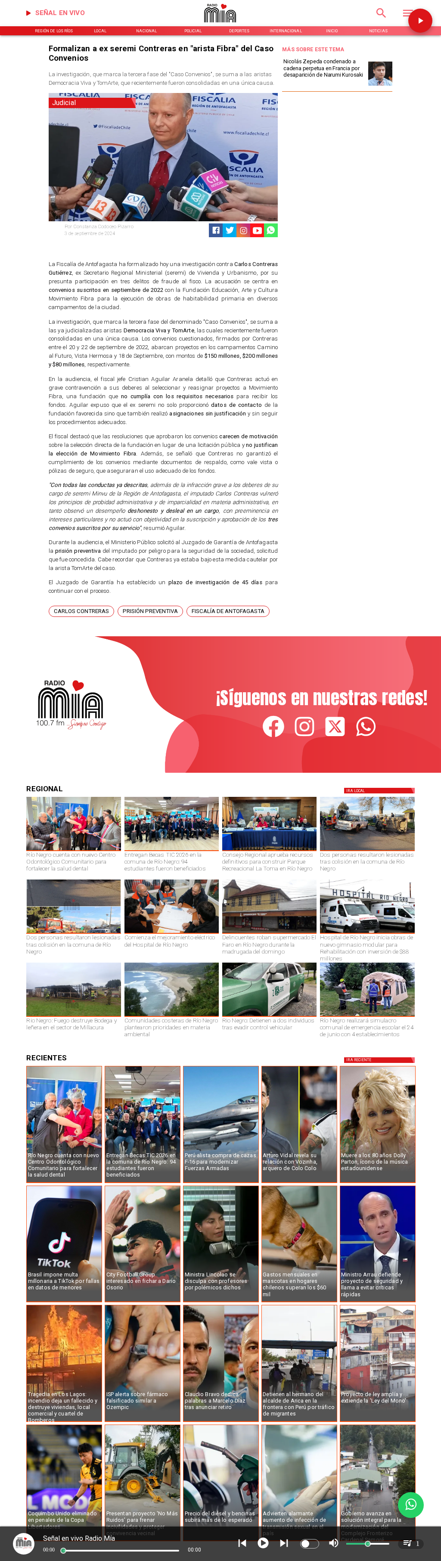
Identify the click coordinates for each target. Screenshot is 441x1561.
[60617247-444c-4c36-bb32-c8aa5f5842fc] (367, 933)
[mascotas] (299, 1301)
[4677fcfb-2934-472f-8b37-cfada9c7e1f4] (73, 933)
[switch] (309, 1544)
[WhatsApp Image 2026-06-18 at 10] (367, 1016)
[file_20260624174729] (171, 1016)
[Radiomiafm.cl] (381, 20)
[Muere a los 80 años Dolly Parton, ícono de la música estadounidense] (378, 1182)
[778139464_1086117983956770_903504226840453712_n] (269, 850)
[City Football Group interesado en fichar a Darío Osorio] (142, 1301)
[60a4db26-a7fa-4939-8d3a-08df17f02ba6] (367, 850)
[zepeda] (380, 85)
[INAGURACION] (73, 850)
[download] (269, 933)
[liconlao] (221, 1301)
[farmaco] (142, 1421)
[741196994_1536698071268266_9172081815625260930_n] (171, 933)
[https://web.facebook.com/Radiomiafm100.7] (273, 736)
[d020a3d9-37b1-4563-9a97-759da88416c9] (73, 1016)
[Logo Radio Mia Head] (221, 24)
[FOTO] (171, 850)
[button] (81, 611)
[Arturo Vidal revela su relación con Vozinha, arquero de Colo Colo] (299, 1182)
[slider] (63, 1551)
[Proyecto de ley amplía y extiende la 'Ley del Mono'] (378, 1421)
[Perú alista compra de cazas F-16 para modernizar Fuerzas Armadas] (221, 1182)
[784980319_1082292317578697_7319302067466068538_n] (64, 1421)
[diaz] (221, 1421)
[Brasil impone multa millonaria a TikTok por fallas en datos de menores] (64, 1301)
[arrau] (378, 1301)
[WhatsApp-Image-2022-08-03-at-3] (269, 1016)
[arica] (299, 1421)
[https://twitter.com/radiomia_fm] (335, 736)
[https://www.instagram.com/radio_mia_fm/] (243, 230)
